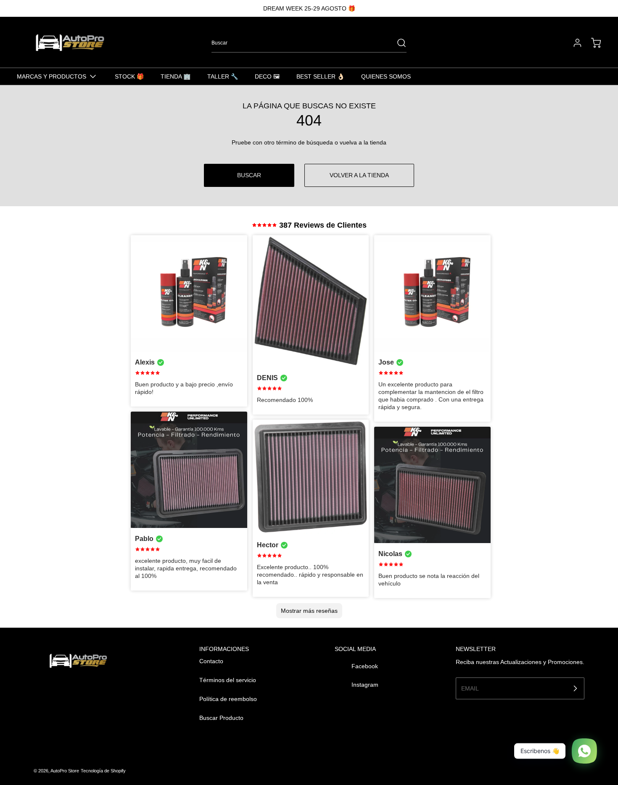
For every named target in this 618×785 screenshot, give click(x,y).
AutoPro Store (64, 770)
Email (470, 688)
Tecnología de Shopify (103, 770)
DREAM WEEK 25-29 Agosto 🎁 (309, 8)
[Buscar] (397, 43)
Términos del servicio (227, 680)
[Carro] (592, 43)
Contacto (211, 661)
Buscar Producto (221, 717)
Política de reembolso (228, 699)
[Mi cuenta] (573, 43)
